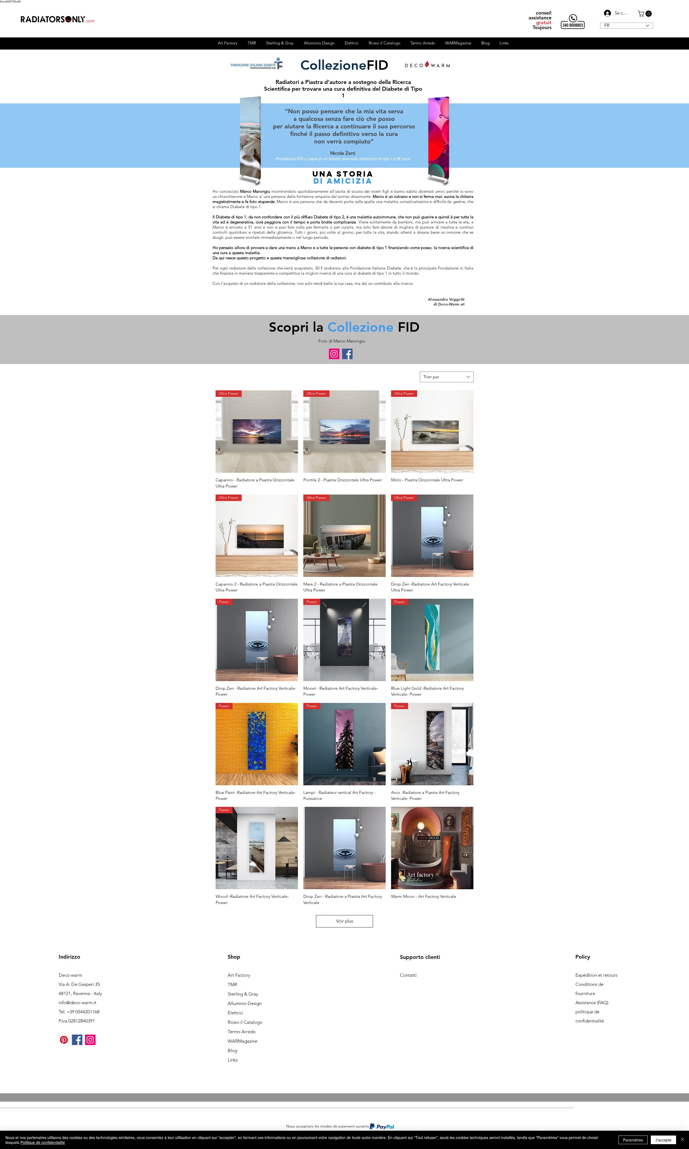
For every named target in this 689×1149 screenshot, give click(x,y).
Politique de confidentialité (42, 1142)
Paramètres (633, 1140)
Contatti (408, 975)
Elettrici (235, 1012)
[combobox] (447, 377)
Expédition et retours (596, 975)
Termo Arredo (242, 1031)
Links (233, 1060)
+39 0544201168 (83, 1011)
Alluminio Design (245, 1003)
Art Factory (239, 975)
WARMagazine (242, 1041)
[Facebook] (347, 354)
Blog (232, 1050)
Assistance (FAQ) (591, 1002)
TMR (232, 984)
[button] (645, 13)
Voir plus (344, 921)
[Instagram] (334, 354)
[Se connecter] (605, 13)
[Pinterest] (64, 1040)
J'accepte (663, 1140)
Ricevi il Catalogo (245, 1022)
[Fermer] (682, 1140)
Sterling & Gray (243, 994)
